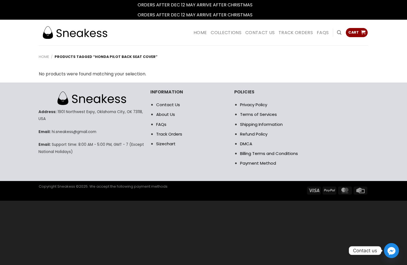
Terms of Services (258, 114)
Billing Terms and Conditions (269, 153)
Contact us (260, 32)
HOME (200, 32)
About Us (165, 114)
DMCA (246, 144)
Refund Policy (253, 134)
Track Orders (296, 32)
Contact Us (168, 105)
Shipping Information (261, 124)
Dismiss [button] (262, 5)
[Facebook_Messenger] (391, 250)
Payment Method (258, 163)
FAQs (323, 32)
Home (44, 56)
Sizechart (166, 144)
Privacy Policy (253, 105)
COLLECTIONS (226, 32)
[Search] (339, 32)
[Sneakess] (75, 32)
